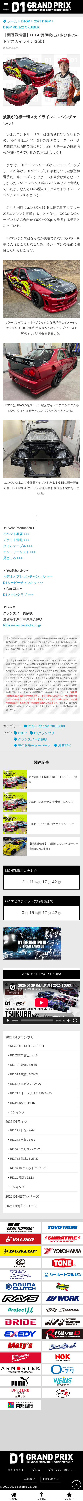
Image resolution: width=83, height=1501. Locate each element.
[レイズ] (20, 1298)
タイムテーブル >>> (18, 546)
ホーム (11, 21)
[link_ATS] (62, 1322)
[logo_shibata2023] (62, 1239)
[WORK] (62, 1298)
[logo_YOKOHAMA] (62, 1251)
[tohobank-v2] (20, 1405)
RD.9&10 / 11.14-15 (22, 1102)
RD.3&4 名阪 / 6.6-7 (22, 1139)
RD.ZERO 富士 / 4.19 (23, 1055)
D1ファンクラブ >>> (18, 595)
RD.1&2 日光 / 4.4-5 (22, 1130)
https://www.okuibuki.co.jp (22, 625)
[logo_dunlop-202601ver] (20, 1251)
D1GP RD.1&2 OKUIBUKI (21, 27)
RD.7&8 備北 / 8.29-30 (24, 1158)
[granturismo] (20, 1227)
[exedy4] (20, 1334)
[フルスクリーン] (75, 1020)
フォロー (69, 1499)
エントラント (16, 1470)
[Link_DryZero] (20, 1393)
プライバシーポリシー (61, 1470)
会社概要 (29, 1479)
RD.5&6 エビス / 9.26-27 (25, 1083)
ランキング (17, 1112)
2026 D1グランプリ (19, 1037)
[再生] (8, 1020)
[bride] (20, 1322)
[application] (41, 1002)
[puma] (20, 1381)
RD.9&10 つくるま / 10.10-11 (28, 1168)
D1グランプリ (44, 733)
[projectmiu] (20, 1310)
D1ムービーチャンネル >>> (23, 583)
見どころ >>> (13, 558)
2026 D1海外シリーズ (21, 1206)
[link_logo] (20, 1287)
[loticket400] (62, 1369)
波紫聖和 (64, 745)
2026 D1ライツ (16, 1122)
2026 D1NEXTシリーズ (22, 1196)
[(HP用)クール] (20, 1263)
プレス (36, 1470)
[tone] (62, 1263)
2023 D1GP (42, 21)
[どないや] (62, 1393)
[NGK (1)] (62, 1357)
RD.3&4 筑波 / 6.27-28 (24, 1074)
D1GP (25, 21)
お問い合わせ (51, 1479)
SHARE (41, 1499)
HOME (13, 1499)
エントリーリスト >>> (19, 552)
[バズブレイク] (62, 1346)
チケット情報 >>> (16, 540)
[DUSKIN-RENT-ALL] (20, 1275)
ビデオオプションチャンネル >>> (28, 576)
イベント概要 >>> (16, 534)
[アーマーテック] (20, 1369)
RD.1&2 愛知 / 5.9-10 (23, 1064)
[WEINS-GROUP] (62, 1381)
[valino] (20, 1239)
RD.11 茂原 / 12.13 (22, 1177)
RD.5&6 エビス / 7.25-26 (25, 1149)
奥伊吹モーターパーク (34, 745)
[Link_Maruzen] (62, 1275)
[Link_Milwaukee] (20, 1357)
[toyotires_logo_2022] (62, 1227)
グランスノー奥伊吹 (32, 739)
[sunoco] (62, 1287)
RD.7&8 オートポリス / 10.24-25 (31, 1093)
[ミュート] (69, 1020)
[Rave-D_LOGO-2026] (62, 1334)
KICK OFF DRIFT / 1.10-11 (27, 1046)
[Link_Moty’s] (20, 1346)
